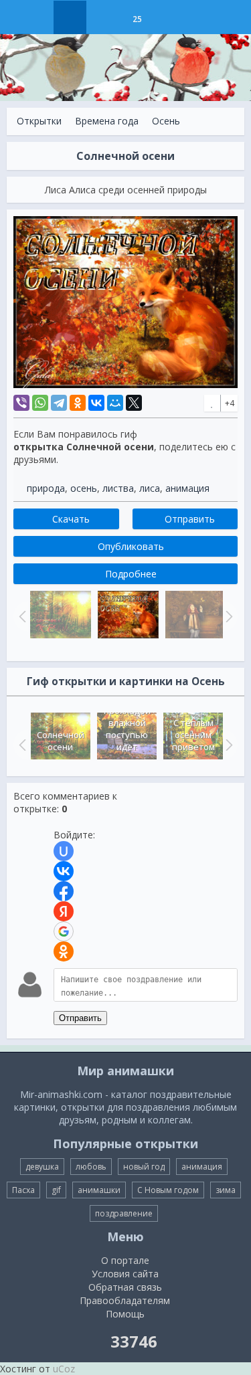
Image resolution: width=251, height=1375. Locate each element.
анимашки (99, 1190)
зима (226, 1190)
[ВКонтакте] (96, 403)
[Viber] (21, 403)
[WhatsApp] (40, 403)
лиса (149, 488)
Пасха (23, 1190)
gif (56, 1190)
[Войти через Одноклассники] (64, 951)
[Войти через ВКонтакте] (64, 871)
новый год (144, 1166)
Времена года (107, 120)
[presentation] (20, 744)
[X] (134, 403)
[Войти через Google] (64, 931)
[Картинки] (103, 17)
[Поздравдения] (170, 17)
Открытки (39, 120)
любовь (91, 1166)
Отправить (80, 1018)
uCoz (64, 1368)
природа (46, 488)
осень (83, 488)
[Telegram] (59, 403)
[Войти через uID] (64, 851)
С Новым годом (168, 1190)
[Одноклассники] (78, 403)
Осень (166, 120)
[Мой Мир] (115, 403)
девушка (42, 1166)
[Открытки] (70, 17)
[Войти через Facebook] (64, 891)
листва (118, 488)
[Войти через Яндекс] (64, 911)
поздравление (124, 1213)
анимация (187, 488)
